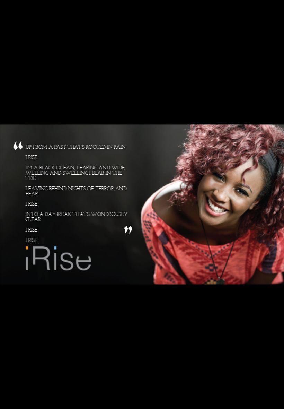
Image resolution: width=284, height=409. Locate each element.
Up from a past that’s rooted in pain (76, 194)
